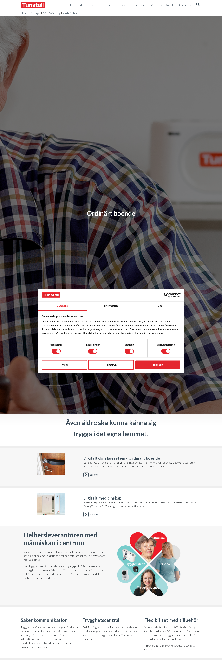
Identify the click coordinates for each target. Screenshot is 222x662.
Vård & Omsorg (51, 13)
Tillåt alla (158, 364)
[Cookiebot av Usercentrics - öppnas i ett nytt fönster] (166, 294)
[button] (198, 5)
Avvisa (64, 364)
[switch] (92, 351)
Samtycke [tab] (62, 305)
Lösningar (35, 13)
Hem (23, 13)
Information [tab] (111, 305)
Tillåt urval (111, 364)
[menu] (76, 5)
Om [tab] (160, 305)
